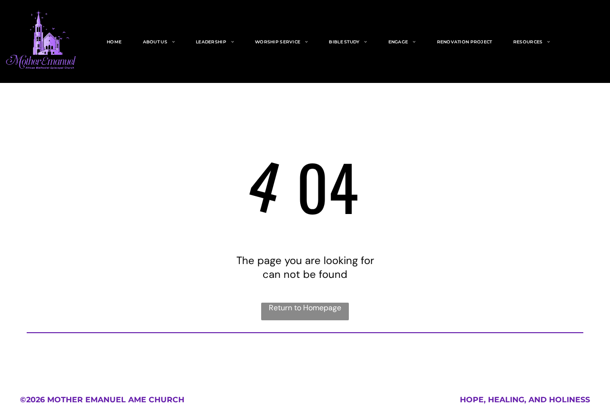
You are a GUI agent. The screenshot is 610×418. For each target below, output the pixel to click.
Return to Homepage (305, 308)
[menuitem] (114, 42)
